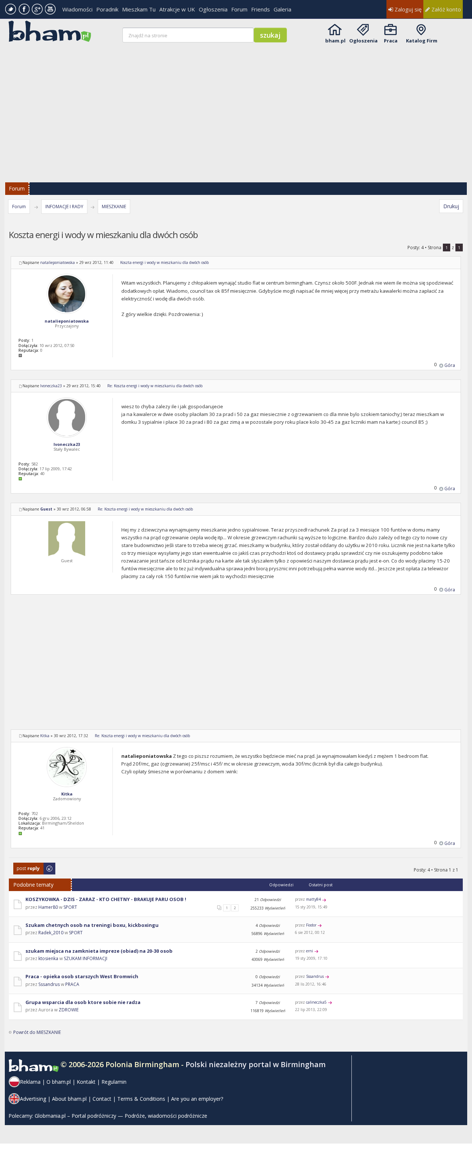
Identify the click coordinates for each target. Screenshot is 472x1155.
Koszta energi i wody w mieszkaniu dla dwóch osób (164, 262)
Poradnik (107, 9)
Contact (102, 1098)
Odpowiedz (25, 866)
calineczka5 (316, 1002)
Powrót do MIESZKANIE (37, 1032)
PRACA (72, 984)
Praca (391, 40)
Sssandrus (49, 984)
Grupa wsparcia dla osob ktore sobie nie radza (82, 1002)
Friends (260, 9)
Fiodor (311, 925)
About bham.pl (69, 1098)
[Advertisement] (236, 107)
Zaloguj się (407, 9)
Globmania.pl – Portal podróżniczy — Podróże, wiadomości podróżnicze (121, 1115)
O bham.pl (58, 1081)
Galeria (282, 9)
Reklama (30, 1081)
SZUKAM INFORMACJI (85, 958)
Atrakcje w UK (177, 9)
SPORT (70, 907)
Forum (239, 9)
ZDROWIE (69, 1010)
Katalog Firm (421, 40)
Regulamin (113, 1081)
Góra (449, 365)
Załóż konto (445, 9)
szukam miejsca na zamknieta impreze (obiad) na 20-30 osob (99, 951)
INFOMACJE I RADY (64, 206)
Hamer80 (48, 907)
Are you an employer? (197, 1098)
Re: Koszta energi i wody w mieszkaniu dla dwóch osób (154, 385)
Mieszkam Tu (139, 9)
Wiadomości (77, 9)
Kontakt (86, 1081)
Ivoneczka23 (51, 385)
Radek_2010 (50, 932)
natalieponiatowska (57, 262)
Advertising (33, 1098)
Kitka (44, 735)
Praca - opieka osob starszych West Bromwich (81, 976)
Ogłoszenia (213, 9)
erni (309, 950)
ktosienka (48, 958)
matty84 (313, 899)
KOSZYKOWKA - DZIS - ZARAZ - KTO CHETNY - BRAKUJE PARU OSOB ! (105, 899)
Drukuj (451, 206)
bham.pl (335, 40)
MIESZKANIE (114, 206)
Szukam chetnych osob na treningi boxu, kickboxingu (92, 925)
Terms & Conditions (141, 1098)
